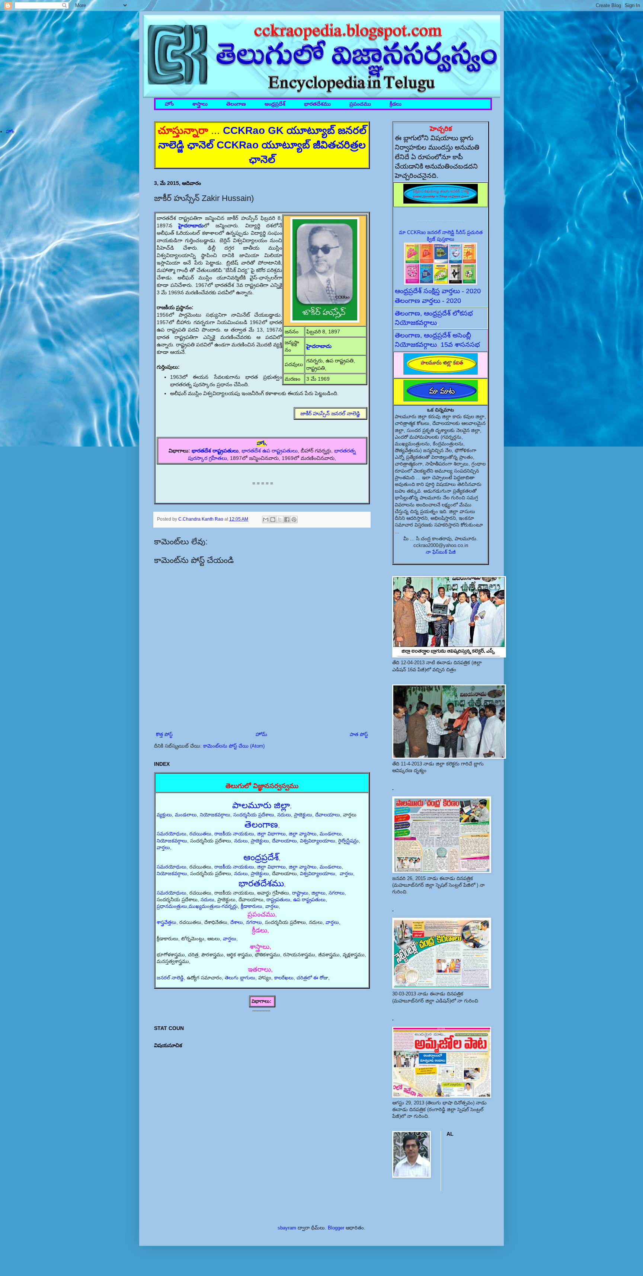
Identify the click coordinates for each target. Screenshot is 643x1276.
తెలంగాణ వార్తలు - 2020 (428, 300)
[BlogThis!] (272, 519)
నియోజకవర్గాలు (215, 815)
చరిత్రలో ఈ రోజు (312, 978)
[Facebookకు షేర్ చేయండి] (287, 519)
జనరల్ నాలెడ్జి (170, 978)
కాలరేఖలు (284, 978)
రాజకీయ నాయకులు (234, 834)
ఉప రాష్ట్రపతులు (309, 899)
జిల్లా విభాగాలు (271, 834)
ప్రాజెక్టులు (303, 815)
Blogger (336, 1228)
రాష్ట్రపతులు (278, 899)
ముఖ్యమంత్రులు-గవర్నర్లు (213, 906)
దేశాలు (236, 922)
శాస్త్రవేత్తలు (166, 922)
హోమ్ (261, 734)
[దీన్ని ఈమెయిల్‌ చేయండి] (265, 519)
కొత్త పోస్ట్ (164, 734)
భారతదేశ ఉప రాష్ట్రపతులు (269, 451)
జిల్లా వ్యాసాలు (303, 834)
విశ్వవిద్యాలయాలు (317, 841)
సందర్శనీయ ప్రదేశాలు (253, 815)
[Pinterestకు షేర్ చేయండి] (294, 519)
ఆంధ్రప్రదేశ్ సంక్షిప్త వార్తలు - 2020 (438, 291)
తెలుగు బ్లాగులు (240, 978)
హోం (169, 104)
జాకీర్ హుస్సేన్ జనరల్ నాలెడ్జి (330, 413)
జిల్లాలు (318, 893)
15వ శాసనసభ (460, 344)
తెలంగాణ (236, 104)
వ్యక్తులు (164, 815)
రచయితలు (200, 834)
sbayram (287, 1228)
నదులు (284, 815)
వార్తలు (163, 847)
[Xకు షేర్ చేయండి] (280, 519)
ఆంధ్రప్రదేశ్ (275, 104)
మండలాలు (186, 815)
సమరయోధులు (171, 834)
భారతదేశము (317, 104)
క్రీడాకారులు (251, 906)
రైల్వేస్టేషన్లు (348, 841)
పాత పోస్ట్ (359, 734)
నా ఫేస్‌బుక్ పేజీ (441, 552)
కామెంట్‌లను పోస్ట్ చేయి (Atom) (234, 746)
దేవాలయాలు (327, 815)
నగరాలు (337, 893)
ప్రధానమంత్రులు (172, 906)
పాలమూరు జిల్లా (261, 805)
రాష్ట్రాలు (300, 893)
